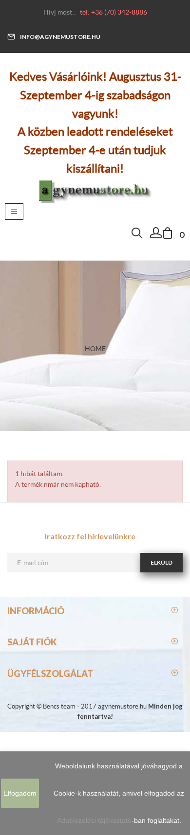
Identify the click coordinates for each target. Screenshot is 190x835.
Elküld (161, 562)
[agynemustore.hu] (95, 190)
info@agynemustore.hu (60, 36)
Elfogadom (20, 793)
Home (95, 349)
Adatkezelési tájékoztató (94, 820)
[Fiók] (156, 235)
